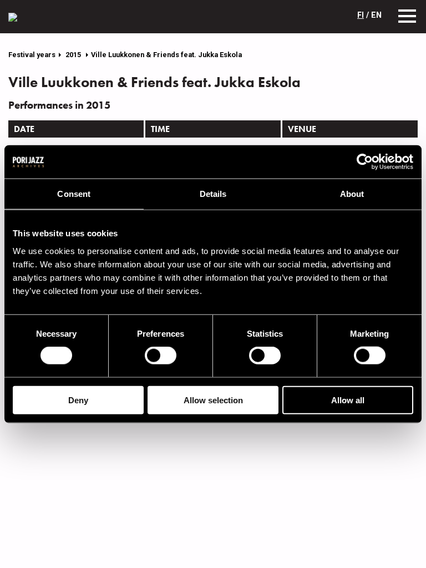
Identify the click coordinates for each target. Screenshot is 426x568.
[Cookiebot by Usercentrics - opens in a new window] (364, 162)
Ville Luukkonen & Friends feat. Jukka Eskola (166, 54)
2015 (74, 54)
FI (360, 15)
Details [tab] (213, 194)
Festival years (31, 54)
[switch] (160, 355)
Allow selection (213, 399)
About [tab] (352, 194)
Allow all (347, 399)
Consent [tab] (73, 194)
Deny (78, 399)
